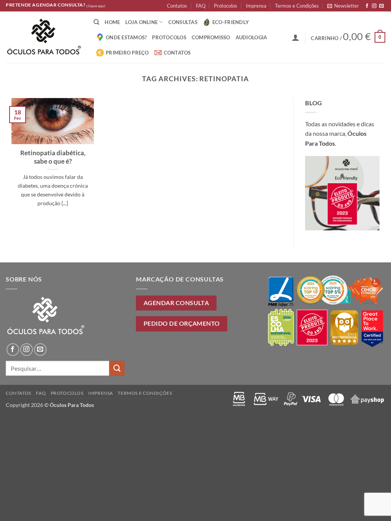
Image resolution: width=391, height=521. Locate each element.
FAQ (200, 6)
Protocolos (225, 6)
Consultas (182, 22)
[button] (343, 5)
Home (112, 22)
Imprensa (256, 6)
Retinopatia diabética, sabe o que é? (53, 157)
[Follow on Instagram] (374, 6)
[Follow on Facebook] (367, 6)
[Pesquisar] (96, 22)
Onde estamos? (126, 37)
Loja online (141, 22)
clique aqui (95, 6)
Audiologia (251, 37)
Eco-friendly (230, 22)
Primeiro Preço (127, 53)
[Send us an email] (381, 6)
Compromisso (211, 37)
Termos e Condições (297, 6)
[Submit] (116, 368)
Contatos (177, 6)
